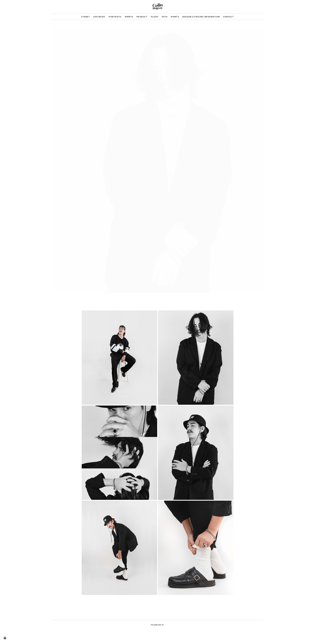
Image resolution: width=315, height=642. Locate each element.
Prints (175, 17)
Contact (228, 17)
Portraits (115, 17)
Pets (165, 17)
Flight (155, 17)
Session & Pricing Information (201, 17)
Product (141, 17)
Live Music (99, 17)
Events (129, 17)
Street (85, 17)
